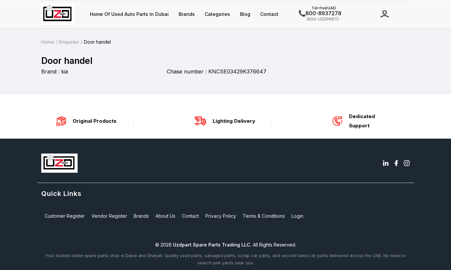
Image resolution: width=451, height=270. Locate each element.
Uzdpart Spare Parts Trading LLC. (212, 245)
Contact (269, 14)
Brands (187, 14)
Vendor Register (109, 216)
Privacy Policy (220, 216)
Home (47, 42)
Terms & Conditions (264, 216)
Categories (217, 14)
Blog (245, 14)
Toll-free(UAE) (317, 8)
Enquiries (69, 42)
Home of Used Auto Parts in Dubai (129, 14)
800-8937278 (320, 13)
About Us (165, 216)
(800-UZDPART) (319, 18)
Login (297, 216)
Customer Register (65, 216)
